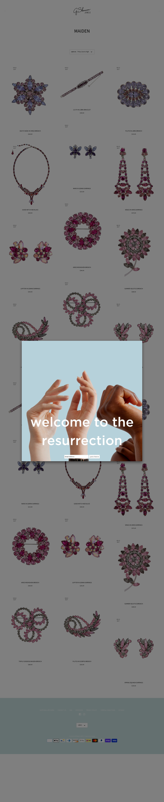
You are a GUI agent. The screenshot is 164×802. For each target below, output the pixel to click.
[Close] (142, 341)
